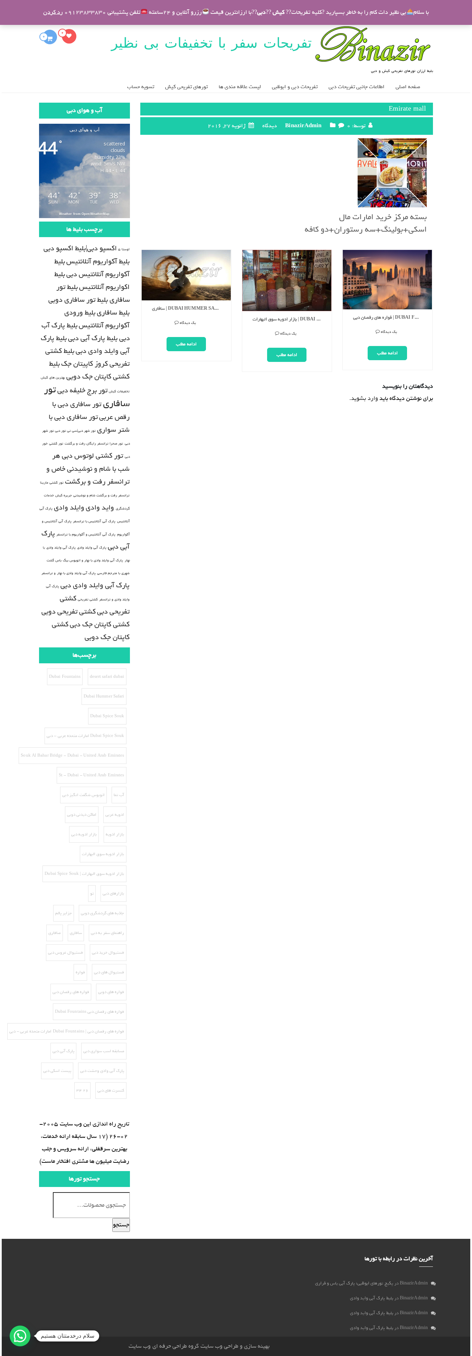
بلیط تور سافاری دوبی (78, 300)
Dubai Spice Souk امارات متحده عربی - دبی (85, 735)
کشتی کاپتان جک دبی (100, 624)
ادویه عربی (114, 814)
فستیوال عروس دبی (65, 952)
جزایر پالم (387, 291)
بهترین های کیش (53, 377)
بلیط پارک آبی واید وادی (371, 1298)
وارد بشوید (364, 398)
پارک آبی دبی (63, 1051)
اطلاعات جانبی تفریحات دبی (357, 87)
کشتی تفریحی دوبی (68, 611)
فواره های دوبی (111, 992)
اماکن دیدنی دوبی (81, 814)
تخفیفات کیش (119, 391)
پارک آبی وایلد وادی (91, 547)
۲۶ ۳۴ (82, 1090)
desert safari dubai (107, 676)
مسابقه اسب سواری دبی (103, 1051)
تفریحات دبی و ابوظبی (295, 87)
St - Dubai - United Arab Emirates (91, 775)
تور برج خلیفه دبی (82, 390)
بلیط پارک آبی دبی (92, 338)
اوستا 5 (124, 249)
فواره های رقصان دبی (71, 992)
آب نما (119, 795)
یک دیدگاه (188, 333)
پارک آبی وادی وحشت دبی (102, 1070)
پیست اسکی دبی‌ (57, 1070)
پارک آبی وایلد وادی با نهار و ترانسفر (68, 573)
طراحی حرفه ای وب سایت (158, 1346)
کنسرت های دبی (110, 1090)
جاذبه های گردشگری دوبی (102, 913)
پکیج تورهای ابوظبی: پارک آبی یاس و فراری (354, 1283)
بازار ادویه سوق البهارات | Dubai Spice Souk (189, 319)
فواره (80, 972)
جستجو (121, 1224)
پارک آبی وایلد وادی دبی (95, 585)
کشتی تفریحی (88, 599)
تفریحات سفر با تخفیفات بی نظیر (211, 42)
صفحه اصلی (408, 87)
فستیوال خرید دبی (108, 952)
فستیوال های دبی (109, 972)
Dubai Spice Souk (107, 716)
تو (92, 893)
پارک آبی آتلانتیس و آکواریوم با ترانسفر (86, 534)
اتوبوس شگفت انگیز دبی (83, 795)
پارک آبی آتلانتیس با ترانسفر (94, 521)
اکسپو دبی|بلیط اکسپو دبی (80, 248)
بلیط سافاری (113, 312)
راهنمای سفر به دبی (107, 932)
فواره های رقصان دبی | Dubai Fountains (290, 318)
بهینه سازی (257, 1346)
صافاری (54, 932)
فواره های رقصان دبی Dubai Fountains (89, 1011)
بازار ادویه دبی (84, 834)
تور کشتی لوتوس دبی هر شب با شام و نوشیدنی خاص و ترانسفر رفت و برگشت (88, 468)
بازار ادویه (115, 834)
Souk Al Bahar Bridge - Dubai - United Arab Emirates (72, 755)
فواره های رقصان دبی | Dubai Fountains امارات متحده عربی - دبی (66, 1031)
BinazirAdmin (303, 125)
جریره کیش (63, 495)
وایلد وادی (69, 507)
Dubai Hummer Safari (104, 696)
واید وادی (100, 507)
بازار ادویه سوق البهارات (103, 854)
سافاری (76, 932)
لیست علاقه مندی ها (240, 87)
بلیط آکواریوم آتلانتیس (98, 261)
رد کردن (53, 12)
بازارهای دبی (113, 893)
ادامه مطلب (186, 354)
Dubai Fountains (65, 676)
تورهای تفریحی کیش (186, 87)
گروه (193, 1346)
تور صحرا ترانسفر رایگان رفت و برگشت (94, 443)
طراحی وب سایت (219, 1346)
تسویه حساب (140, 87)
